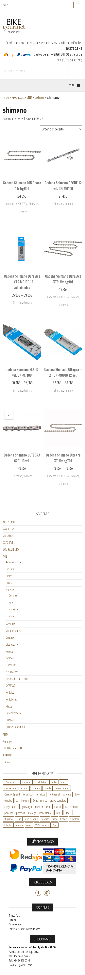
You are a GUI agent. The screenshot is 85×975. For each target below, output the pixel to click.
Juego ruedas (10, 807)
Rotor (58, 813)
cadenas (39, 97)
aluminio (27, 782)
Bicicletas (10, 569)
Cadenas (10, 204)
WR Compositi (42, 825)
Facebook (38, 893)
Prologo (32, 813)
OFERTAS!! (11, 685)
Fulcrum (25, 800)
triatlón (63, 819)
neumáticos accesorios (17, 679)
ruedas (68, 813)
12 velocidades (11, 782)
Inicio (6, 97)
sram (11, 616)
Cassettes (10, 624)
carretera (36, 788)
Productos (18, 97)
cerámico (27, 794)
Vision (29, 825)
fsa (17, 800)
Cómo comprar (16, 924)
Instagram (47, 893)
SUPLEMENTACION (12, 748)
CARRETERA (21, 204)
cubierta (67, 794)
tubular (7, 825)
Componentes (13, 630)
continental (54, 794)
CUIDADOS (8, 536)
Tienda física (14, 915)
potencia (20, 813)
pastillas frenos (72, 807)
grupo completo (58, 800)
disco (77, 794)
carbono (24, 788)
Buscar (74, 71)
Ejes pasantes (12, 644)
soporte (45, 819)
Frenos (9, 651)
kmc (11, 602)
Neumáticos (12, 672)
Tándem (19, 825)
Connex (13, 595)
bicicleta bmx (41, 782)
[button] (72, 85)
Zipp (55, 825)
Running (7, 741)
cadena (63, 782)
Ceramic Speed (12, 794)
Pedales (10, 692)
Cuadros (10, 637)
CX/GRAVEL (8, 542)
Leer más (63, 305)
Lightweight (26, 807)
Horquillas (11, 665)
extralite (8, 800)
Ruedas (9, 720)
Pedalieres (11, 699)
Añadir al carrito (21, 212)
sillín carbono (31, 819)
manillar (39, 807)
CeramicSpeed (62, 788)
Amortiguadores (14, 562)
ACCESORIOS (9, 522)
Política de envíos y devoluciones (24, 929)
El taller (12, 920)
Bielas (9, 576)
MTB (29, 97)
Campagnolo (10, 788)
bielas (54, 782)
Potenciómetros (14, 713)
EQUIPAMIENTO (11, 549)
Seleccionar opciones (22, 302)
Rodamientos (45, 813)
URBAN (6, 762)
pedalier (8, 813)
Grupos (9, 658)
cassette (47, 788)
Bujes (8, 583)
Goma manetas (40, 800)
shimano (13, 609)
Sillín (18, 819)
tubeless (74, 819)
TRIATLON (7, 755)
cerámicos (40, 794)
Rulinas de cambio (15, 727)
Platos (9, 706)
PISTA (5, 734)
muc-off (57, 807)
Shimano (33, 204)
